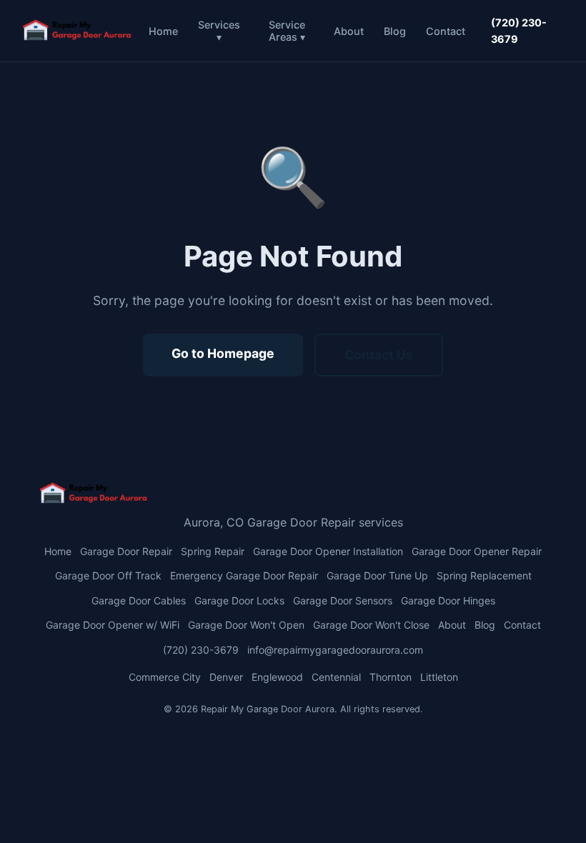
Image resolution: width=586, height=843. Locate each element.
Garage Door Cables (138, 600)
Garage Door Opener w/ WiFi (112, 625)
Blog (395, 31)
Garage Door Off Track (108, 575)
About (349, 31)
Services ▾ (219, 31)
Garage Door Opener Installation (328, 551)
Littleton (439, 677)
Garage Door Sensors (342, 600)
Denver (226, 677)
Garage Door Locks (239, 600)
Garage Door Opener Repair (477, 551)
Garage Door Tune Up (377, 575)
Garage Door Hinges (448, 600)
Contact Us (378, 354)
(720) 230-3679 (519, 30)
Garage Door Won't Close (371, 625)
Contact (445, 31)
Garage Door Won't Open (246, 625)
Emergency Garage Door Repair (244, 575)
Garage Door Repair (126, 551)
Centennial (336, 677)
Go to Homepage (223, 353)
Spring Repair (212, 551)
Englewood (277, 677)
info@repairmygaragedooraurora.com (335, 650)
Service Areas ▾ (287, 31)
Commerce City (165, 677)
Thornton (390, 677)
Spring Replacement (484, 575)
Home (163, 31)
